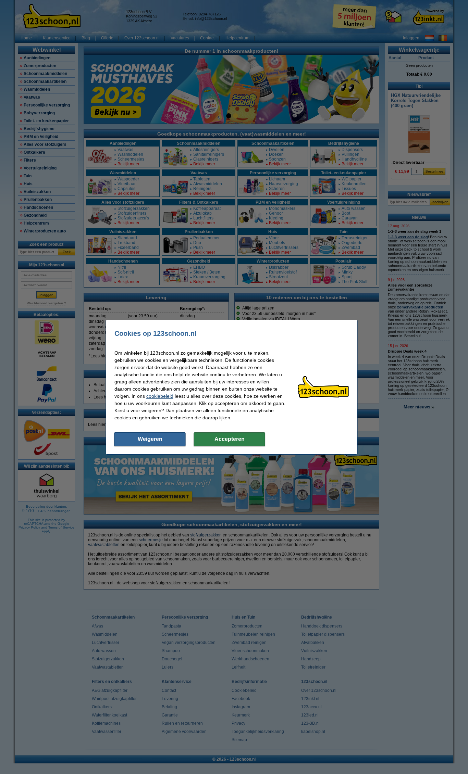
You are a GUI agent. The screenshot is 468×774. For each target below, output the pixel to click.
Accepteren (229, 439)
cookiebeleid (159, 396)
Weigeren (150, 439)
